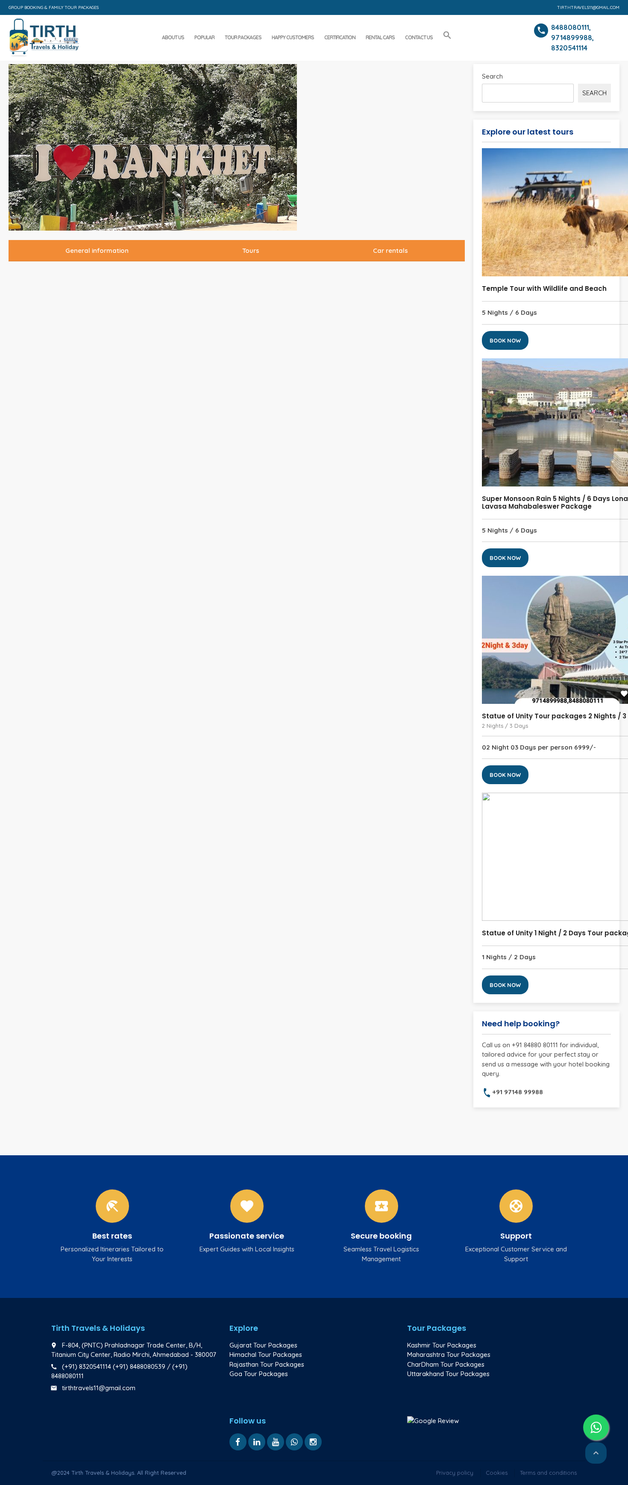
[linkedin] (256, 1441)
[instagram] (313, 1441)
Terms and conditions (548, 1472)
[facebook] (238, 1441)
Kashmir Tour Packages (441, 1345)
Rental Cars (380, 37)
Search (492, 76)
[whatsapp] (294, 1441)
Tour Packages (243, 37)
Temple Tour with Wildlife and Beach (544, 288)
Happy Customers (293, 37)
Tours (250, 250)
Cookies (497, 1472)
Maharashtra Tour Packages (448, 1354)
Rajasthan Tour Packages (266, 1364)
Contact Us (419, 37)
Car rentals (390, 250)
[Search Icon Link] (447, 35)
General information (97, 250)
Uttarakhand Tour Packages (448, 1374)
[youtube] (275, 1441)
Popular (204, 37)
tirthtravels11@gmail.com (588, 7)
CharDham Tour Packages (445, 1364)
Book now (505, 340)
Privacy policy (454, 1472)
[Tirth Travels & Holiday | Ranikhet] (44, 36)
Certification (339, 37)
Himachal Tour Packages (265, 1354)
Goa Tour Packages (258, 1374)
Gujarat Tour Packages (263, 1345)
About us (173, 37)
